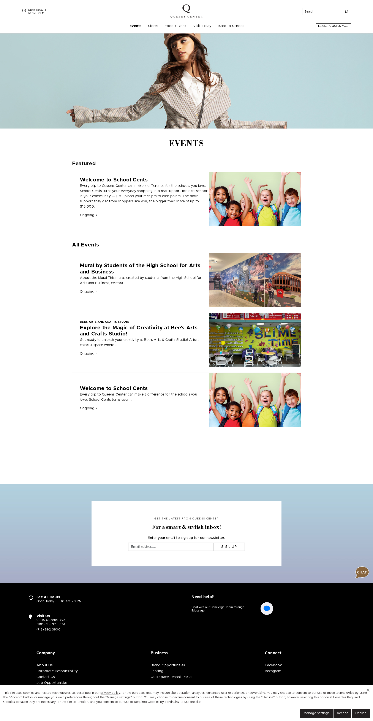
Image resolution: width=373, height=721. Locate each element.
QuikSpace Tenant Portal (171, 677)
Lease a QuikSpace (333, 26)
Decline (361, 713)
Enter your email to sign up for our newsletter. (186, 538)
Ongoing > (88, 215)
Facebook (273, 665)
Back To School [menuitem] (230, 26)
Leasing (157, 671)
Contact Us (45, 677)
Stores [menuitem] (153, 26)
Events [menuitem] (136, 26)
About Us (44, 665)
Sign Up (229, 546)
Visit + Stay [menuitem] (202, 26)
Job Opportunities (52, 682)
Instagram (273, 671)
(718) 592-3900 (48, 629)
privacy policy (110, 692)
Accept (342, 713)
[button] (368, 690)
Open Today (36, 10)
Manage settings (316, 713)
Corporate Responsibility (57, 671)
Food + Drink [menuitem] (176, 26)
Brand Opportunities (168, 665)
